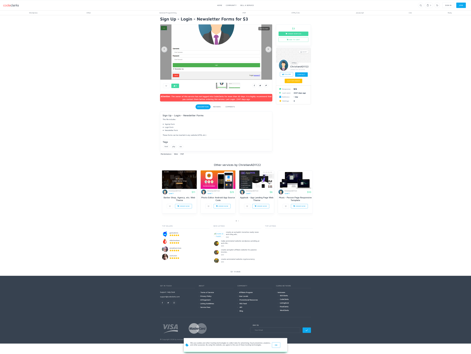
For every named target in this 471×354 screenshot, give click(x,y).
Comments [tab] (230, 107)
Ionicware (281, 292)
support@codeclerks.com (170, 297)
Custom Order (293, 81)
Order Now (184, 206)
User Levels (243, 296)
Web (176, 154)
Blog (241, 311)
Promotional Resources (248, 300)
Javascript (360, 13)
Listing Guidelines (207, 303)
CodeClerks (284, 299)
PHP (244, 13)
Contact (301, 74)
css (181, 146)
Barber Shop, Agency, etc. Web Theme (179, 198)
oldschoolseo (175, 240)
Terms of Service (207, 292)
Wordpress (33, 13)
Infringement (205, 300)
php (173, 146)
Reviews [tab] (217, 107)
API (240, 307)
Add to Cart (294, 40)
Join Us (255, 325)
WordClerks (284, 310)
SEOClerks (284, 295)
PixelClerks (284, 306)
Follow (287, 74)
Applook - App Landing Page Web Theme (256, 198)
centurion (173, 256)
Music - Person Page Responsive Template (295, 198)
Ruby (450, 13)
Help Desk (171, 292)
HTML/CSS (296, 13)
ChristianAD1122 (299, 66)
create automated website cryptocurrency (238, 259)
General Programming (168, 13)
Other (88, 13)
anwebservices (175, 248)
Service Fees (205, 307)
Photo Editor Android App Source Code (218, 198)
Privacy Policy (205, 296)
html (166, 146)
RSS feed (243, 303)
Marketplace (166, 154)
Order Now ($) (294, 34)
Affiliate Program (246, 292)
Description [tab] (203, 107)
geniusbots (174, 233)
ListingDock (284, 303)
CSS (410, 13)
